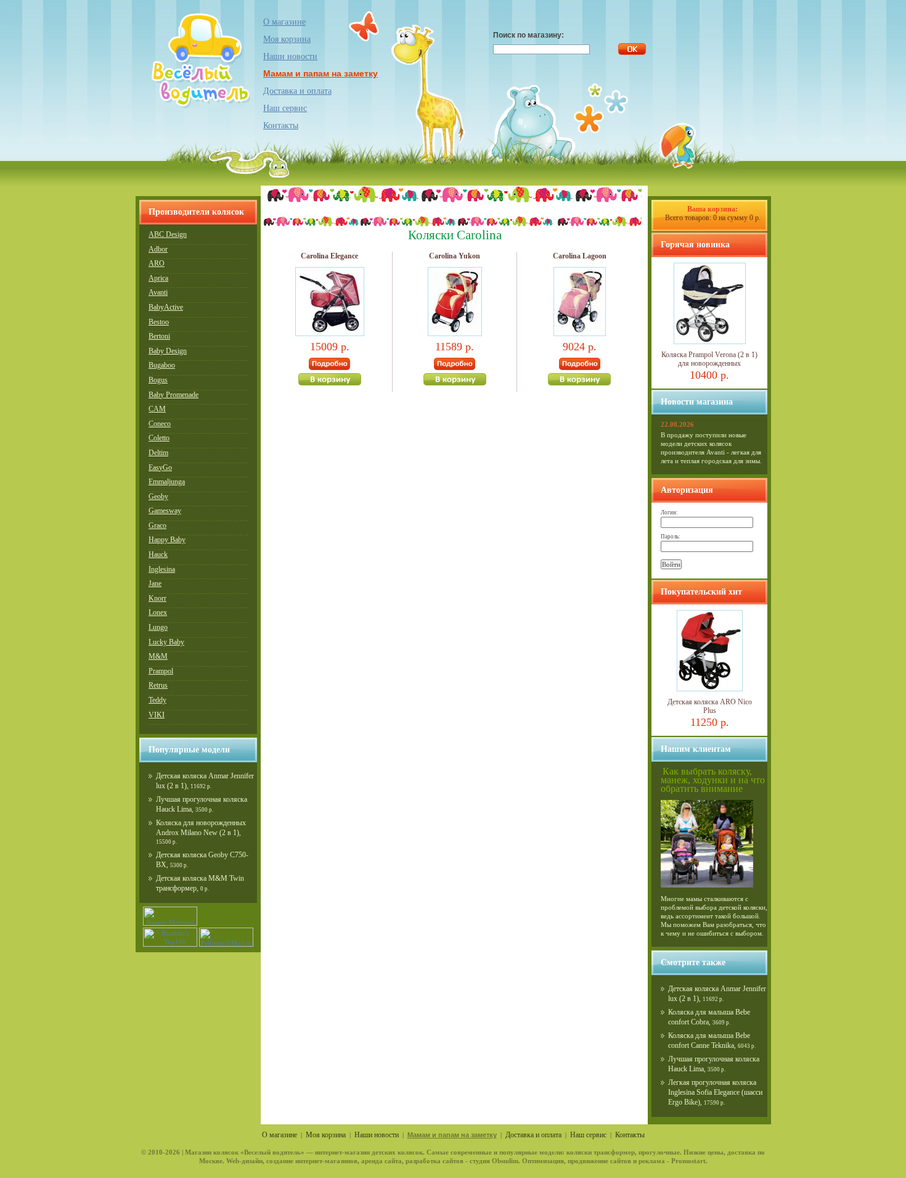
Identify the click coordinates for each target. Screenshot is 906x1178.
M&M (158, 656)
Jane (155, 583)
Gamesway (165, 510)
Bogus (158, 380)
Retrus (158, 685)
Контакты (280, 125)
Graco (157, 525)
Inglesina (162, 569)
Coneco (160, 423)
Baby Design (168, 351)
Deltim (158, 452)
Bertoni (159, 336)
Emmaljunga (167, 481)
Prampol (161, 671)
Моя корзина (326, 1135)
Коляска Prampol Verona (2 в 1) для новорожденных (709, 359)
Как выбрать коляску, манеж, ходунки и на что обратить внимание (713, 780)
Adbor (158, 249)
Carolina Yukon (454, 256)
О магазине (284, 22)
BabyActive (166, 307)
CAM (157, 409)
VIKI (157, 715)
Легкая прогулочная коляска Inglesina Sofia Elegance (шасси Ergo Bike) (715, 1092)
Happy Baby (167, 539)
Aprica (158, 278)
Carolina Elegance (329, 256)
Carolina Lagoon (579, 256)
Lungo (158, 627)
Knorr (157, 598)
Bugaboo (162, 365)
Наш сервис (285, 108)
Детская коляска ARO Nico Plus (709, 706)
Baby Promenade (173, 394)
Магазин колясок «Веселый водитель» (244, 1152)
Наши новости (290, 56)
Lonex (158, 612)
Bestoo (159, 322)
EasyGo (160, 467)
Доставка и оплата (297, 91)
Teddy (157, 700)
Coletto (159, 438)
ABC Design (168, 234)
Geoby (158, 496)
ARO (157, 263)
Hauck (158, 554)
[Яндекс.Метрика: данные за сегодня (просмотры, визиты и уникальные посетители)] (170, 916)
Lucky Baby (166, 642)
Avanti (158, 292)
